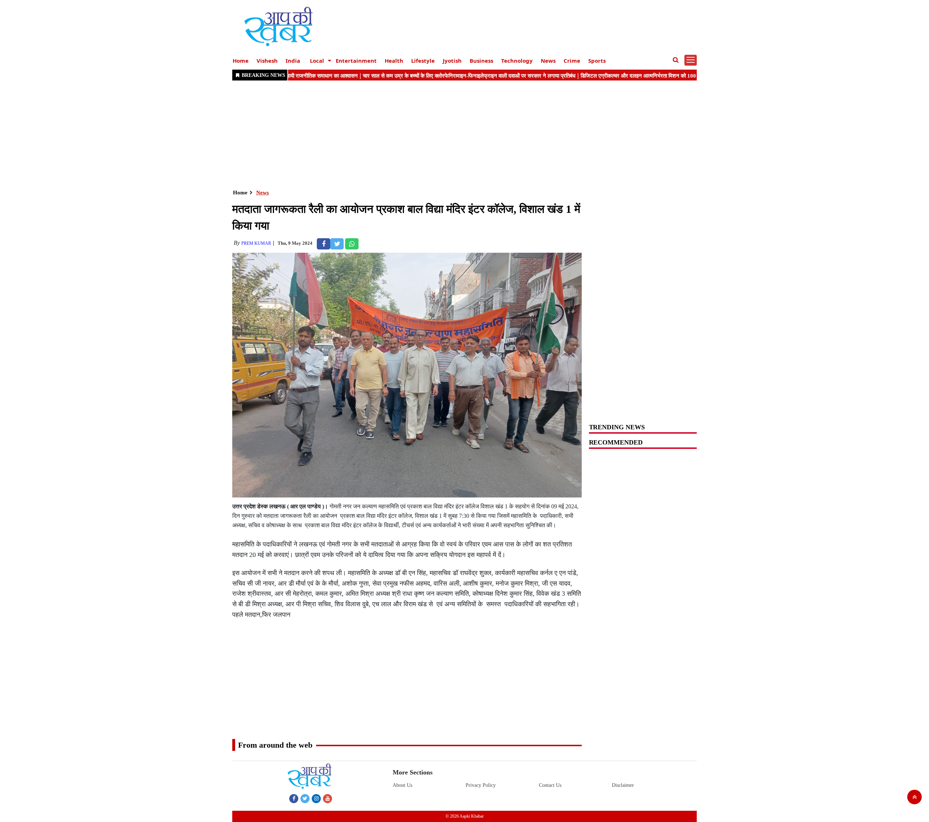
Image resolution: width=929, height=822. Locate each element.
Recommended (616, 442)
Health (394, 60)
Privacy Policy (481, 785)
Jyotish (452, 60)
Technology (517, 60)
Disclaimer (623, 785)
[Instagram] (316, 798)
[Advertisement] (450, 134)
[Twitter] (305, 798)
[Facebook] (293, 798)
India (293, 60)
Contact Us (550, 785)
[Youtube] (327, 798)
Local (317, 60)
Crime (572, 60)
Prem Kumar (256, 243)
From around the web (275, 744)
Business (481, 60)
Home (241, 60)
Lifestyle (423, 60)
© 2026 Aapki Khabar (465, 816)
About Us (402, 785)
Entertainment (356, 60)
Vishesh (267, 60)
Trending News (617, 427)
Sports (597, 60)
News (548, 60)
